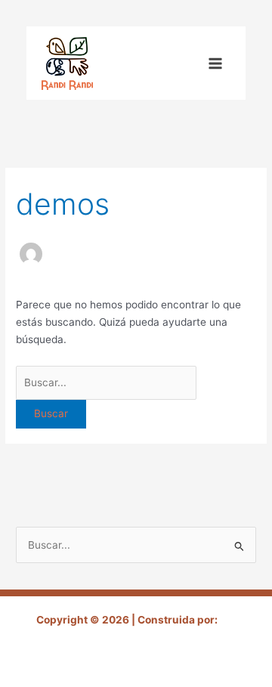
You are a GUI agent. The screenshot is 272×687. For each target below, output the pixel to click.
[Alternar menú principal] (215, 63)
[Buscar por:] (106, 382)
